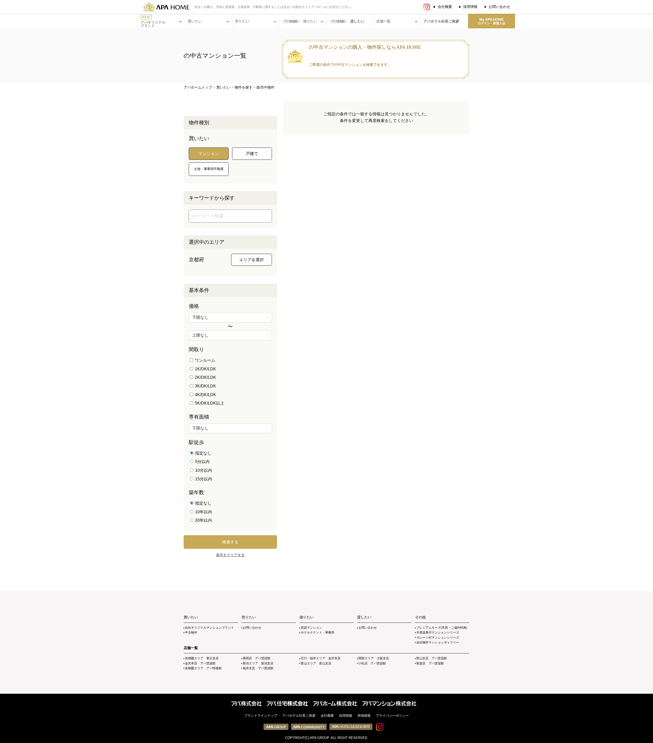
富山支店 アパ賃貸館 (431, 658)
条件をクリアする (230, 555)
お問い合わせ (499, 7)
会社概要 (445, 7)
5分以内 (202, 461)
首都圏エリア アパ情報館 (203, 668)
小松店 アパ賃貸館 (372, 663)
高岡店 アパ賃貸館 (256, 658)
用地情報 (364, 715)
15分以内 (203, 479)
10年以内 (203, 512)
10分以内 (203, 470)
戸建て (252, 153)
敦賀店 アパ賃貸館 (430, 663)
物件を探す (244, 87)
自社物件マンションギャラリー (437, 642)
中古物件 (191, 632)
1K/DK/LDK (205, 369)
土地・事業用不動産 (209, 169)
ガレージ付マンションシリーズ (437, 637)
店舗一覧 (191, 648)
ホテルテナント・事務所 (317, 632)
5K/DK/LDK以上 (209, 403)
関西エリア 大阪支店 (373, 658)
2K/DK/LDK (205, 377)
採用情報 (470, 7)
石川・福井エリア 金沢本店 (321, 658)
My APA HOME (491, 21)
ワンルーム (204, 360)
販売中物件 (265, 87)
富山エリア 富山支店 (316, 663)
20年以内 (203, 520)
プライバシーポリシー (392, 715)
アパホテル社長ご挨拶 (441, 21)
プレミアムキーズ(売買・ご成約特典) (441, 627)
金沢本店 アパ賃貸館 (200, 663)
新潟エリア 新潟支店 (258, 663)
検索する (230, 542)
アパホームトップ (198, 87)
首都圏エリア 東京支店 (202, 658)
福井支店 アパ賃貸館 (258, 668)
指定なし (202, 453)
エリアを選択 (251, 260)
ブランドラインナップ (260, 715)
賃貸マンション (311, 627)
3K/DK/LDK (205, 386)
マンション (208, 153)
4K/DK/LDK (205, 395)
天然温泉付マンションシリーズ (437, 632)
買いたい (223, 87)
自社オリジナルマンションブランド (209, 627)
